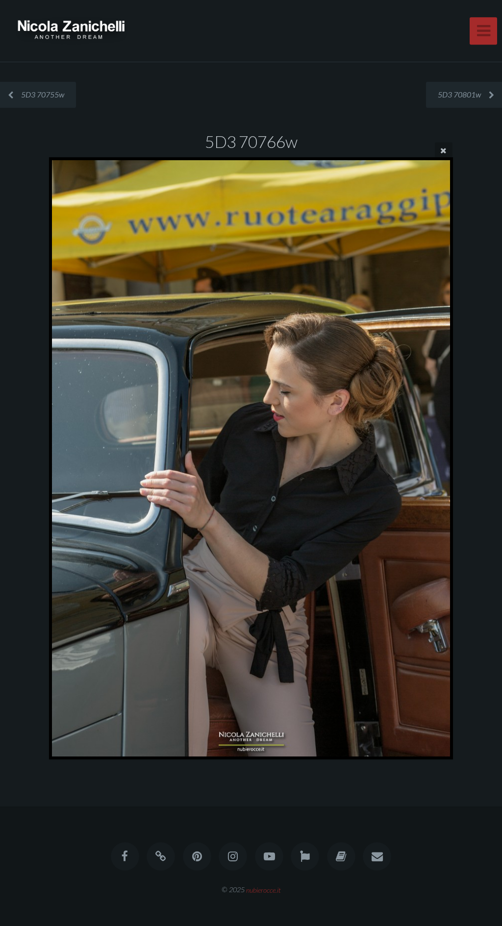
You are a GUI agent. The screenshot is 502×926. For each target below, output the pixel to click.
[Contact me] (377, 856)
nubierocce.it (263, 889)
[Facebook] (125, 856)
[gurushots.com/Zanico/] (305, 856)
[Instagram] (233, 856)
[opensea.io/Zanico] (161, 856)
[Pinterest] (197, 856)
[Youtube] (269, 856)
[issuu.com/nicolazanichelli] (341, 856)
